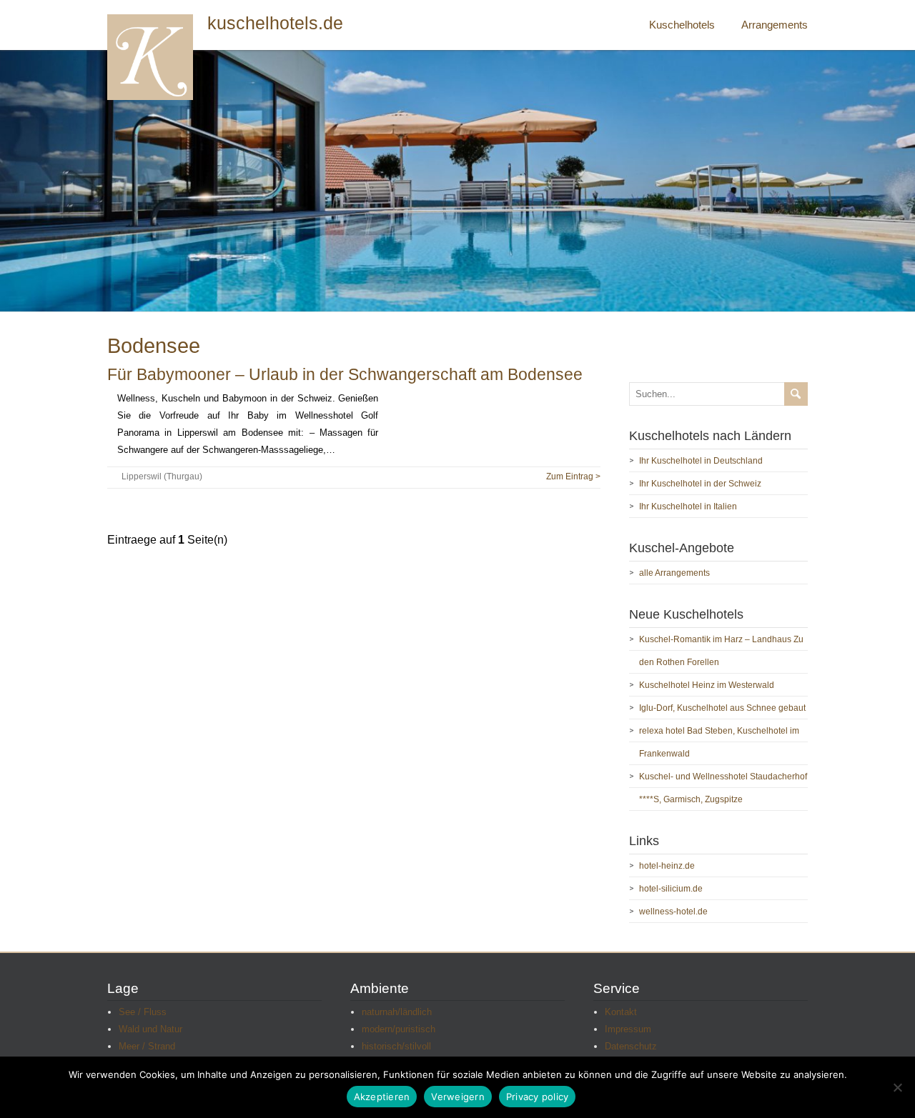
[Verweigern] (897, 1087)
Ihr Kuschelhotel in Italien (688, 506)
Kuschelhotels (682, 25)
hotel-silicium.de (671, 889)
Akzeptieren (382, 1096)
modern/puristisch (398, 1029)
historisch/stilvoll (396, 1046)
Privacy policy (537, 1096)
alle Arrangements (674, 573)
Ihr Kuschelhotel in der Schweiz (700, 484)
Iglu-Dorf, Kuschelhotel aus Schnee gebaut (722, 708)
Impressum (628, 1029)
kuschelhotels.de (275, 23)
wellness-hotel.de (673, 912)
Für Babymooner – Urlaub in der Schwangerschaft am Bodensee (345, 374)
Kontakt (621, 1012)
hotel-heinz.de (667, 866)
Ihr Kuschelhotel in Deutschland (701, 461)
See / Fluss (143, 1012)
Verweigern (458, 1096)
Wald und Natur (150, 1029)
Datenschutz (631, 1046)
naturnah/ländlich (397, 1012)
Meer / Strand (147, 1046)
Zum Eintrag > (573, 476)
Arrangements (774, 25)
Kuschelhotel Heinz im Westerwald (706, 685)
